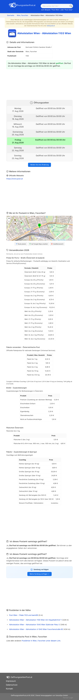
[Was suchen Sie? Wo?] (71, 6)
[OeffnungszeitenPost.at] (22, 5)
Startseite (10, 15)
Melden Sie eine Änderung (39, 165)
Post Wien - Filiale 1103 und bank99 (23, 615)
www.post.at (51, 25)
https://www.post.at (14, 179)
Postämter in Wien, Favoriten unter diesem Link (41, 641)
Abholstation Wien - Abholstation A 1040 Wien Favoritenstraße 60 (36, 629)
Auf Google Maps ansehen (39, 244)
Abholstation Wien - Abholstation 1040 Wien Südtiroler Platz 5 (34, 625)
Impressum (11, 681)
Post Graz (68, 10)
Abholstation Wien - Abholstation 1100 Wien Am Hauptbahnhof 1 (35, 620)
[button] (39, 226)
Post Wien (55, 10)
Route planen (22, 244)
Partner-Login (68, 698)
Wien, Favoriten (22, 15)
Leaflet (53, 240)
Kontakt (9, 689)
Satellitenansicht (58, 244)
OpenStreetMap (61, 240)
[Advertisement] (39, 83)
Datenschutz (11, 685)
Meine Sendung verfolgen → (39, 574)
